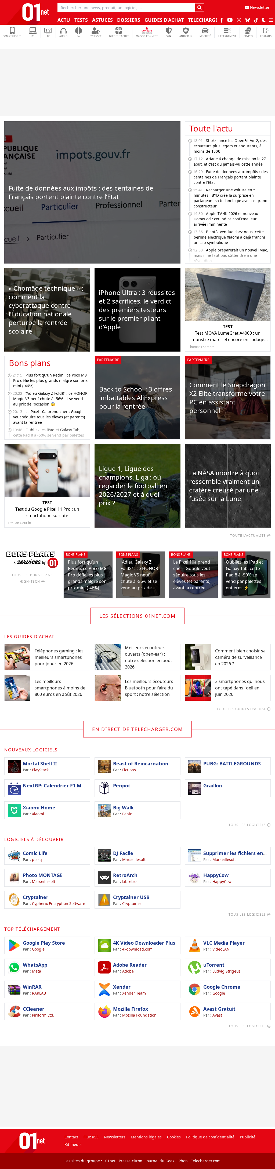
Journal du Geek (160, 1160)
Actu (63, 20)
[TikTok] (256, 20)
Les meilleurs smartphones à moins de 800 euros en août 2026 (60, 687)
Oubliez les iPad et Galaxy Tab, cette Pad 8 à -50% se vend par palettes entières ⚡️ (48, 435)
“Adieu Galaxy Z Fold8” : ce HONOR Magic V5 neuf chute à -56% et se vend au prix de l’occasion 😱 (50, 399)
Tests (81, 20)
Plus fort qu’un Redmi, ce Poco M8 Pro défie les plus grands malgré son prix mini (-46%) (50, 380)
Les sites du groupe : (83, 1160)
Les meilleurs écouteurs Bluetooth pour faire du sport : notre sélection (149, 687)
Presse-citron (130, 1160)
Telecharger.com (205, 1160)
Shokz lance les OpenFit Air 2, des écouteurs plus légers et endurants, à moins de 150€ (230, 146)
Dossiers (128, 20)
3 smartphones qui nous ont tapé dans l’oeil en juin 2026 (240, 687)
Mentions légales (146, 1136)
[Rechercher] (199, 7)
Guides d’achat (164, 20)
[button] (264, 20)
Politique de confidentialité (210, 1136)
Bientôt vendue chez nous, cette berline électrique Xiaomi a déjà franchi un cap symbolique (229, 237)
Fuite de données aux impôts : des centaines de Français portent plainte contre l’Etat (231, 177)
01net (110, 1160)
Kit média (73, 1144)
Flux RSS (91, 1136)
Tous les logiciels (248, 825)
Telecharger (205, 20)
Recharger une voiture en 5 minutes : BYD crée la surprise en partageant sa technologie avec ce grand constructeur (230, 198)
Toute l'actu (211, 128)
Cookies (174, 1136)
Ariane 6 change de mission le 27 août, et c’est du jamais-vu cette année (230, 161)
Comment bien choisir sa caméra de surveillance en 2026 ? (240, 657)
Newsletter (259, 7)
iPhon (183, 1160)
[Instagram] (239, 20)
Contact (71, 1136)
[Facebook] (221, 20)
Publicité (247, 1136)
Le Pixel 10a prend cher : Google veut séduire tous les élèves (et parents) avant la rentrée (49, 417)
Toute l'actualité (248, 535)
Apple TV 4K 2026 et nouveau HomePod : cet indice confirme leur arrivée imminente (226, 219)
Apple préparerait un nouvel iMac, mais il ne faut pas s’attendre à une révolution (231, 255)
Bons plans (29, 362)
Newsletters (114, 1136)
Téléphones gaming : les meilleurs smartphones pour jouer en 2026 (59, 657)
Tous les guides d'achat (242, 709)
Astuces (102, 20)
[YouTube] (230, 20)
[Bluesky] (247, 20)
